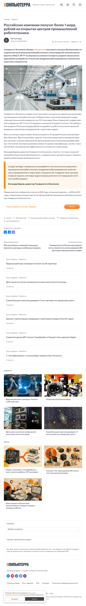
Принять (34, 599)
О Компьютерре (13, 583)
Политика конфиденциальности (65, 583)
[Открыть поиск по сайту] (74, 5)
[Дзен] (24, 576)
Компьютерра (16, 38)
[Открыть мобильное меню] (80, 5)
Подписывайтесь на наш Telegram (21, 206)
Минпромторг (21, 218)
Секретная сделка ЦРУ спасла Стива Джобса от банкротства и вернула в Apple (41, 337)
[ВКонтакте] (8, 576)
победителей (40, 49)
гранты (9, 218)
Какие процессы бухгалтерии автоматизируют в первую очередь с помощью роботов (20, 505)
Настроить (14, 599)
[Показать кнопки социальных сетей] (61, 5)
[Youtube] (12, 576)
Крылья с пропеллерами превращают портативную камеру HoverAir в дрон (40, 319)
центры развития (12, 221)
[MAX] (20, 576)
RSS (37, 583)
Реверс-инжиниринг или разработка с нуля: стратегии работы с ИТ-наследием (22, 471)
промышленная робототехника (43, 218)
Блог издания (27, 583)
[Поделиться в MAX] (13, 232)
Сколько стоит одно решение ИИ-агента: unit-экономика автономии (62, 472)
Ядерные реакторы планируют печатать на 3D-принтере (31, 263)
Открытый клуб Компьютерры (58, 399)
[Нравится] (80, 42)
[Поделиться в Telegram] (9, 232)
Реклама (45, 583)
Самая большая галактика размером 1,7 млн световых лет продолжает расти (40, 300)
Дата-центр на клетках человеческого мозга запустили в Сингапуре (36, 282)
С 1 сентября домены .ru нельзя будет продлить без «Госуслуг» (34, 355)
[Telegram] (16, 576)
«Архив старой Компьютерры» (19, 539)
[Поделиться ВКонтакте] (5, 232)
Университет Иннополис (68, 218)
